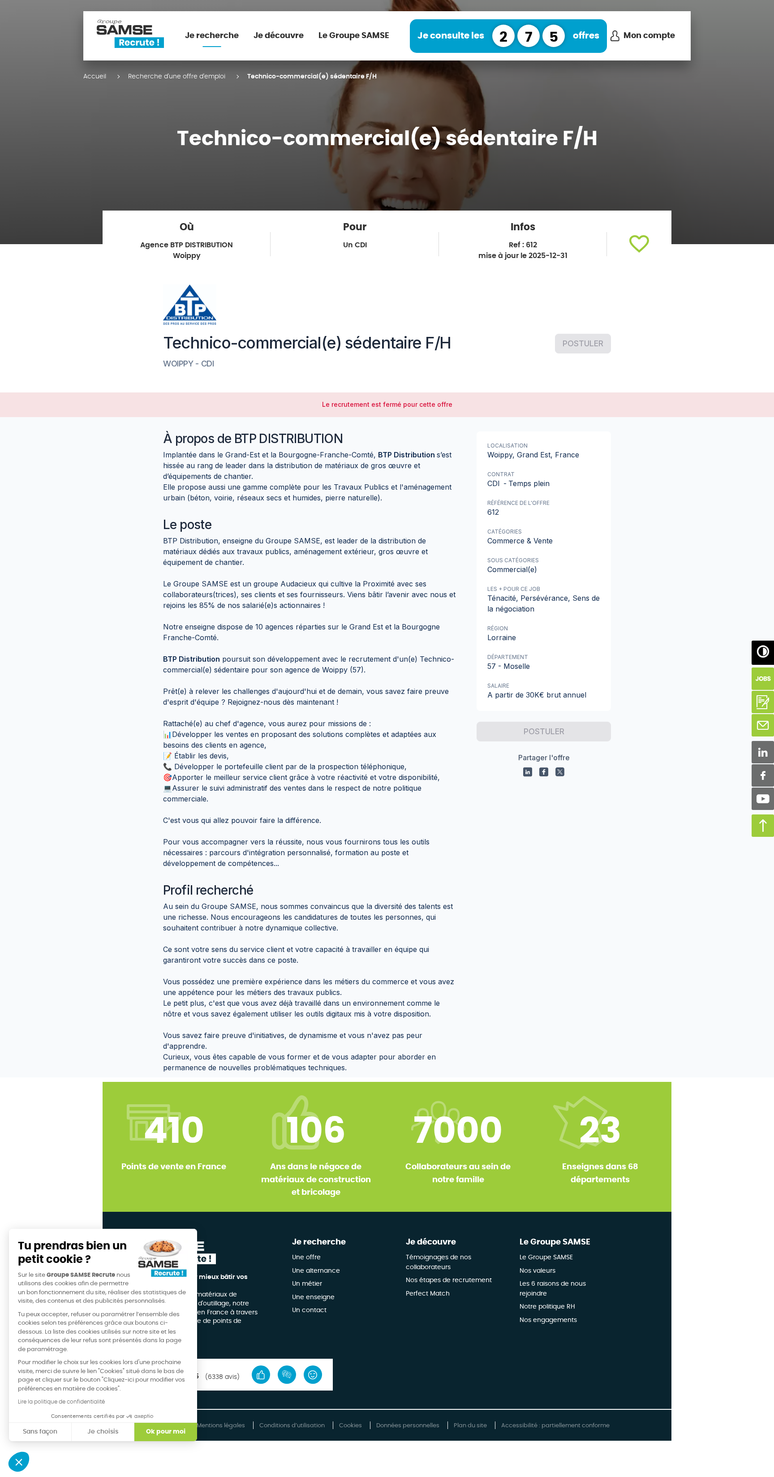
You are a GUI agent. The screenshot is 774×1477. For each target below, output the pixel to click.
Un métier (307, 1284)
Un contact (309, 1310)
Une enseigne (313, 1297)
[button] (639, 244)
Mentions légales (221, 1426)
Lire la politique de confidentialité (61, 1401)
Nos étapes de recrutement (449, 1280)
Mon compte (649, 36)
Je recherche (212, 36)
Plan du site (470, 1426)
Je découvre (279, 36)
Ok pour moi (165, 1432)
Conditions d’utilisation (292, 1426)
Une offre (306, 1257)
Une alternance (316, 1271)
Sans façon (40, 1432)
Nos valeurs (537, 1271)
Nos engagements (548, 1320)
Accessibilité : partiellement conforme (555, 1426)
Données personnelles (407, 1426)
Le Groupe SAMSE (353, 36)
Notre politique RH (547, 1307)
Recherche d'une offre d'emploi (176, 76)
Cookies (350, 1426)
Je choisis (102, 1432)
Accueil (94, 76)
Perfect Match (428, 1294)
